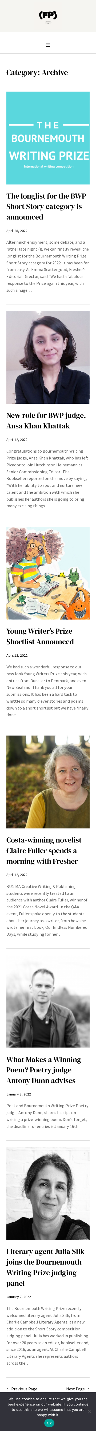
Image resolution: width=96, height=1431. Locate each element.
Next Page (78, 1388)
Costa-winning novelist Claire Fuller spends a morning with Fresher (44, 850)
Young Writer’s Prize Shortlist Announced (40, 636)
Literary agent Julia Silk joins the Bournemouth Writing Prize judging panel (45, 1267)
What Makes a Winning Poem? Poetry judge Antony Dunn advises (43, 1070)
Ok (49, 1423)
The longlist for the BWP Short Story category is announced (46, 206)
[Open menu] (48, 45)
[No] (89, 1411)
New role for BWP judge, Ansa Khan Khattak (46, 420)
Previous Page (21, 1388)
